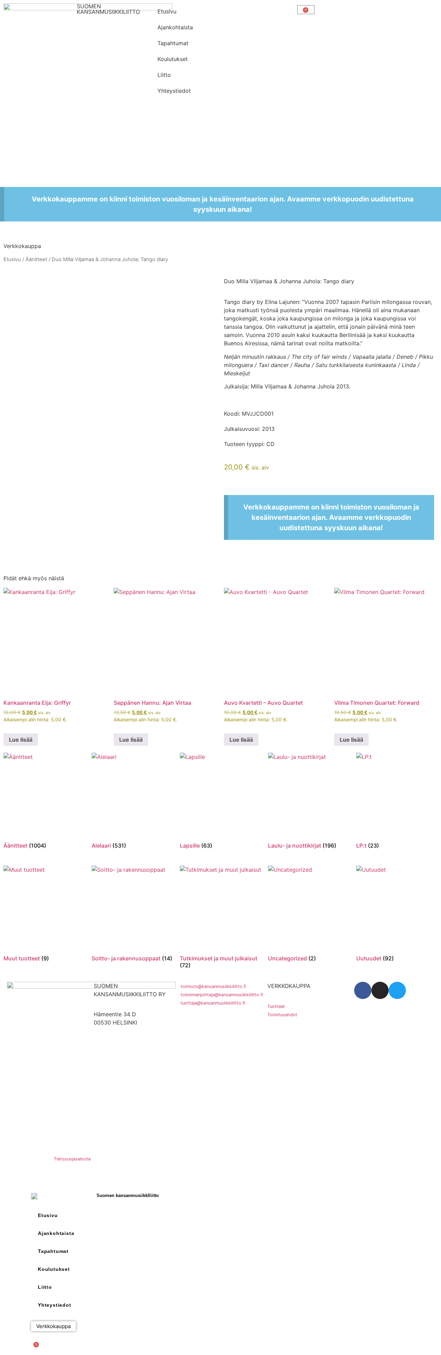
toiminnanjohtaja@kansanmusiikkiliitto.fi (222, 994)
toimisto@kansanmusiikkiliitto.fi (213, 986)
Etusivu (166, 11)
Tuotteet (276, 1006)
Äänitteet (36, 259)
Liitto (164, 74)
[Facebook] (362, 990)
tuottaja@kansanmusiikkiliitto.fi (213, 1003)
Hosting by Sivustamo (26, 1158)
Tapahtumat (172, 43)
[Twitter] (397, 990)
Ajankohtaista (175, 27)
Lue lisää (20, 739)
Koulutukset (172, 59)
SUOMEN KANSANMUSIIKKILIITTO (108, 9)
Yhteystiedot (174, 90)
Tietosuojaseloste (72, 1158)
